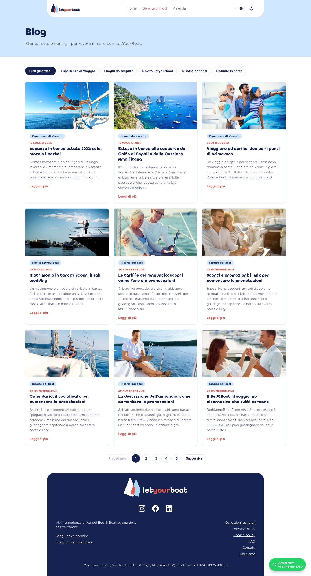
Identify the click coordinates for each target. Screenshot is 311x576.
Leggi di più (39, 186)
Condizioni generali (240, 522)
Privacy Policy (244, 528)
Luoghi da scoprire (118, 71)
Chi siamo (247, 554)
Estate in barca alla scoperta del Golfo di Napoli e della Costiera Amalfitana (152, 154)
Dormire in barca (229, 71)
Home (132, 8)
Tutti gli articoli (40, 71)
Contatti (248, 547)
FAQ (251, 541)
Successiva (194, 458)
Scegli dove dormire (72, 536)
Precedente (117, 458)
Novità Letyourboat (157, 71)
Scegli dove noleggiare (74, 542)
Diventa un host (155, 8)
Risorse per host (194, 71)
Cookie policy (244, 535)
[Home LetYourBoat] (65, 8)
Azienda (179, 8)
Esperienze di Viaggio (78, 71)
